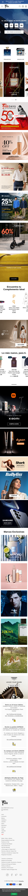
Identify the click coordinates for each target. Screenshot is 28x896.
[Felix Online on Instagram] (7, 875)
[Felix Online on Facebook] (12, 875)
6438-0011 (5, 809)
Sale (2, 834)
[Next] (25, 53)
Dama (2, 823)
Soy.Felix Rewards (5, 847)
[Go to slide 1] (11, 346)
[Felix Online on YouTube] (21, 875)
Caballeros (3, 820)
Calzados (3, 821)
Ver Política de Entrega (14, 714)
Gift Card (3, 827)
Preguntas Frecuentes (6, 854)
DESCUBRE (14, 278)
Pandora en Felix (5, 842)
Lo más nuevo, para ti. (14, 353)
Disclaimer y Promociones (7, 867)
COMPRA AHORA (19, 116)
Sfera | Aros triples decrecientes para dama (14, 309)
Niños (2, 832)
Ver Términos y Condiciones (14, 716)
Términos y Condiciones (6, 858)
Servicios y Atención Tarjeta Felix (8, 851)
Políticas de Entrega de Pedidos (8, 864)
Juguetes (3, 830)
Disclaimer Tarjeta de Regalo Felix (9, 869)
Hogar (2, 829)
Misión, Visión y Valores (6, 838)
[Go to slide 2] (12, 346)
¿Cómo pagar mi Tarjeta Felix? (8, 849)
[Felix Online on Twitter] (16, 875)
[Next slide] (25, 334)
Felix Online (10, 881)
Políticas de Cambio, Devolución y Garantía (11, 862)
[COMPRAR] (14, 82)
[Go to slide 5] (16, 346)
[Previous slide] (2, 334)
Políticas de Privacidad (6, 860)
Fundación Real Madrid (6, 843)
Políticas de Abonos (5, 865)
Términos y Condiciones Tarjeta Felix (9, 852)
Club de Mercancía (5, 845)
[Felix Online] (6, 6)
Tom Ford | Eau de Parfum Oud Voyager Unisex (14, 373)
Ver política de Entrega (14, 739)
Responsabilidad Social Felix (7, 840)
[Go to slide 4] (15, 346)
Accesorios (3, 816)
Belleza (3, 818)
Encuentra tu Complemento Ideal (14, 288)
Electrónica (3, 825)
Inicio (2, 814)
